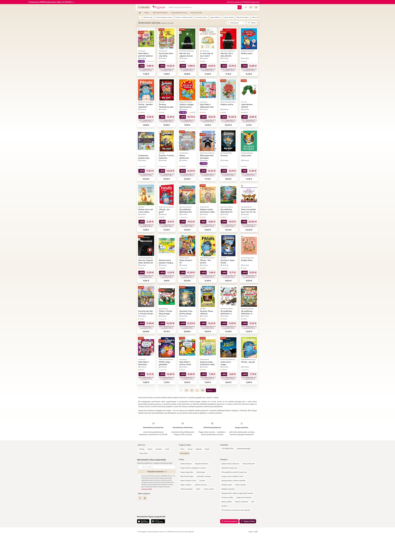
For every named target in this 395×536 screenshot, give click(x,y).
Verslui (167, 449)
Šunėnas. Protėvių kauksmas (166, 156)
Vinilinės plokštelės (186, 489)
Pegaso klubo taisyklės (243, 497)
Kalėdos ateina (227, 104)
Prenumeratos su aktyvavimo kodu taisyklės (235, 510)
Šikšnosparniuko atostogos (207, 156)
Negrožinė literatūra (201, 464)
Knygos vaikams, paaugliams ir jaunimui (193, 468)
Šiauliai (207, 449)
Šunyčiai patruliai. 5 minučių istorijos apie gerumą (146, 313)
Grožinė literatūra (186, 464)
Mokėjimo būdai (226, 485)
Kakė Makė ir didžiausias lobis (207, 105)
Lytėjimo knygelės (228, 17)
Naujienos (224, 506)
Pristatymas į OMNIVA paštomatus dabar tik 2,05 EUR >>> (51, 2)
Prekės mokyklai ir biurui (188, 480)
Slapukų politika (226, 502)
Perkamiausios (234, 23)
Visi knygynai (184, 453)
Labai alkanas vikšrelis (247, 105)
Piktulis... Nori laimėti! (205, 261)
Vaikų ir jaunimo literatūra (160, 12)
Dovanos (202, 480)
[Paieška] (239, 7)
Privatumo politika (227, 497)
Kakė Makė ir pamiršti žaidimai (145, 54)
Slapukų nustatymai (241, 502)
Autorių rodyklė (209, 489)
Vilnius (182, 449)
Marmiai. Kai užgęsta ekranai (186, 54)
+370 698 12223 (227, 448)
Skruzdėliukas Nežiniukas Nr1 (226, 210)
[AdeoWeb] (253, 532)
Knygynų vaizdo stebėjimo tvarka (232, 476)
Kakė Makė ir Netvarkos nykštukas (143, 364)
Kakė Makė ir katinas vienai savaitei (185, 364)
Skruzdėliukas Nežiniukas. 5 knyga (226, 313)
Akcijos (198, 489)
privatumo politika (146, 489)
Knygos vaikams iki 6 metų (179, 12)
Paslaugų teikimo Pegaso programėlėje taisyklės (237, 493)
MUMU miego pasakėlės (164, 363)
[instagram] (145, 498)
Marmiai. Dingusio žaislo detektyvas (145, 261)
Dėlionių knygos (148, 17)
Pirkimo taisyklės (240, 485)
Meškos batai (246, 53)
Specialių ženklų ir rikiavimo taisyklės (233, 480)
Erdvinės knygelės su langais (164, 17)
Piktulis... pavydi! (248, 362)
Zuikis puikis (246, 155)
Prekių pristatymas (248, 464)
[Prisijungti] (251, 7)
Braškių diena (246, 260)
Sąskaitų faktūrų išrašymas (230, 464)
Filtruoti (253, 23)
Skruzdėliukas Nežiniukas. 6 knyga (247, 313)
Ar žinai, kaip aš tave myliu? (206, 54)
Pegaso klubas (249, 521)
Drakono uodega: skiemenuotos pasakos (186, 107)
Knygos (147, 12)
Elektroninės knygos (186, 476)
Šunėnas (224, 155)
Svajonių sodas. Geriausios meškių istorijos (208, 364)
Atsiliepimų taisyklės (228, 489)
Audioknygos (200, 472)
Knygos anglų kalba (186, 472)
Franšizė (141, 449)
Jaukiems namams (201, 485)
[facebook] (140, 498)
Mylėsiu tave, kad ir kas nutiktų (145, 210)
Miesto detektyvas (184, 156)
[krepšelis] (256, 7)
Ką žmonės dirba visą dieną (166, 54)
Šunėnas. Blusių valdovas (206, 312)
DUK (252, 502)
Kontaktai (159, 449)
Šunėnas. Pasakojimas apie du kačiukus (166, 107)
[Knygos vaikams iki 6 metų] (140, 17)
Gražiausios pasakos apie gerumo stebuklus (145, 158)
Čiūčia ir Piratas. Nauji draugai (166, 312)
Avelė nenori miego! (226, 363)
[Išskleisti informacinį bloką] (246, 7)
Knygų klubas (143, 453)
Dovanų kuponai (230, 521)
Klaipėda (199, 449)
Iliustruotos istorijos (201, 17)
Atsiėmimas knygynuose (229, 468)
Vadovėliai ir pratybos (204, 476)
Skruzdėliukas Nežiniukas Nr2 (185, 210)
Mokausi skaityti (256, 17)
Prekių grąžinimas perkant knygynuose (234, 472)
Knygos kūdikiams (215, 17)
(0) (164, 61)
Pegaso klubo (147, 69)
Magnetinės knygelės (243, 17)
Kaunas (190, 449)
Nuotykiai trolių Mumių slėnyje (185, 312)
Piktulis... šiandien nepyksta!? (145, 105)
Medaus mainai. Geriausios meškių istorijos (208, 212)
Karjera (150, 449)
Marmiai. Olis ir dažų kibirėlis (227, 54)
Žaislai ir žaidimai (185, 485)
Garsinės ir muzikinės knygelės (184, 17)
